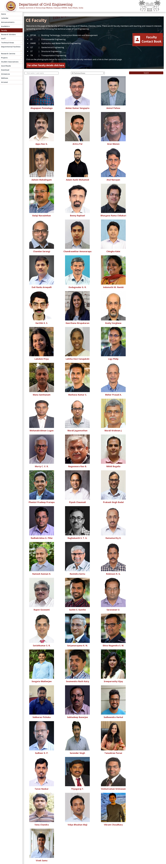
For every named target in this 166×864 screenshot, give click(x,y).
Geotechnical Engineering (52, 47)
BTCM (33, 35)
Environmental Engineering (53, 39)
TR (31, 55)
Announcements (7, 22)
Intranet (4, 82)
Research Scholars (8, 34)
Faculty (4, 30)
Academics (5, 26)
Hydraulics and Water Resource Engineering (61, 43)
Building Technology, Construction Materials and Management (69, 35)
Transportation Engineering (53, 55)
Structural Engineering (51, 51)
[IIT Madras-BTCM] (10, 8)
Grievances (5, 74)
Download (5, 70)
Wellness (4, 78)
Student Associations (9, 62)
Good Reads (6, 66)
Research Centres (8, 53)
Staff (3, 38)
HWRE (33, 43)
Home (3, 14)
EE (31, 39)
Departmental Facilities (10, 47)
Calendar (4, 18)
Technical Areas (7, 42)
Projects (4, 58)
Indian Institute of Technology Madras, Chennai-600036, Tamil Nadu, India (51, 8)
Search (146, 73)
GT (31, 47)
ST (31, 51)
